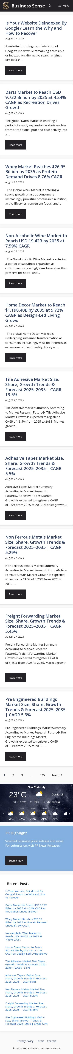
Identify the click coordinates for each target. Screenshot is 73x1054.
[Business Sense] (6, 6)
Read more (16, 70)
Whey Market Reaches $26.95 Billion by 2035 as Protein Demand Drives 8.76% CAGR (35, 172)
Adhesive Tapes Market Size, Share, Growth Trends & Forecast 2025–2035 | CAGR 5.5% (34, 465)
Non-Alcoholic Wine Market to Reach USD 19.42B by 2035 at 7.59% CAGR (36, 241)
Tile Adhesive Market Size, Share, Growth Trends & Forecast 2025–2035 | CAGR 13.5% (33, 386)
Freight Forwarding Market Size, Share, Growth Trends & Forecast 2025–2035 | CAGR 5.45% (35, 623)
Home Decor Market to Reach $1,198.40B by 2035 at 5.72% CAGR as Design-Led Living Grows (35, 312)
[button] (50, 6)
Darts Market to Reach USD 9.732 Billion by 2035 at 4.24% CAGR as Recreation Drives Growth (35, 99)
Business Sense (28, 6)
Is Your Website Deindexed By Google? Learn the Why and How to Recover (36, 28)
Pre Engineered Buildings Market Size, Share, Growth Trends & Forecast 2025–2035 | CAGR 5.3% (35, 706)
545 (42, 775)
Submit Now (16, 860)
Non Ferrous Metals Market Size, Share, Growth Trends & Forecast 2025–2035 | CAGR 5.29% (35, 544)
